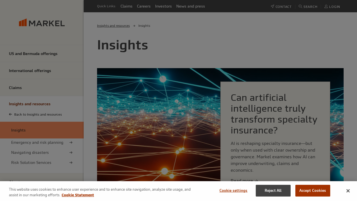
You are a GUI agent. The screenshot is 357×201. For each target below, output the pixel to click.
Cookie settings (233, 190)
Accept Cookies (312, 190)
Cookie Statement (78, 195)
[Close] (348, 191)
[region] (178, 191)
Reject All (273, 190)
